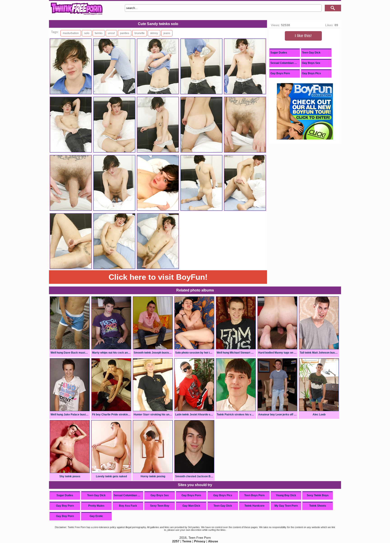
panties (124, 33)
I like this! (303, 35)
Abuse (213, 541)
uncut (111, 33)
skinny (154, 33)
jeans (166, 33)
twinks (98, 33)
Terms (186, 541)
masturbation (71, 33)
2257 (175, 541)
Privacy (199, 541)
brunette (140, 33)
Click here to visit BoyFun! (158, 277)
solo (86, 33)
